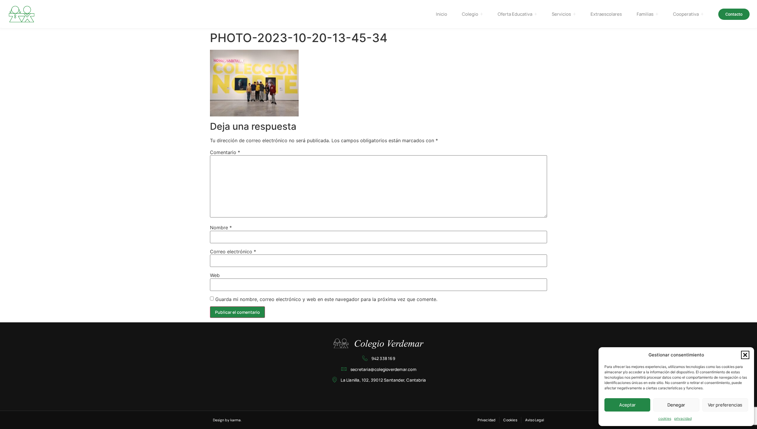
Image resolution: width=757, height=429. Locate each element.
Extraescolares (606, 14)
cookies (664, 418)
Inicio (441, 14)
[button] (745, 355)
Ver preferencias (725, 405)
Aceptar (627, 405)
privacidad (683, 418)
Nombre (221, 227)
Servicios (561, 14)
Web (215, 275)
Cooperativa (686, 14)
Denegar (676, 405)
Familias (645, 14)
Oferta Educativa (515, 14)
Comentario (225, 152)
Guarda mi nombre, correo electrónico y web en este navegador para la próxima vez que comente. (326, 299)
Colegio (470, 14)
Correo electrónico (233, 251)
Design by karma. (227, 420)
